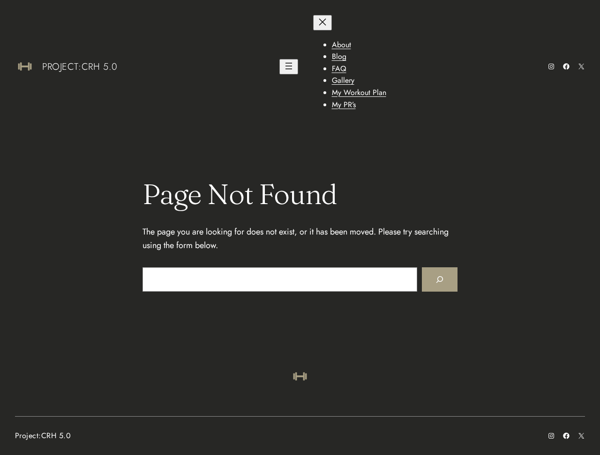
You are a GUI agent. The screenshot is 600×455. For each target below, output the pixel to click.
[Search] (440, 279)
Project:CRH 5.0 (80, 66)
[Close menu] (322, 22)
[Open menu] (288, 66)
